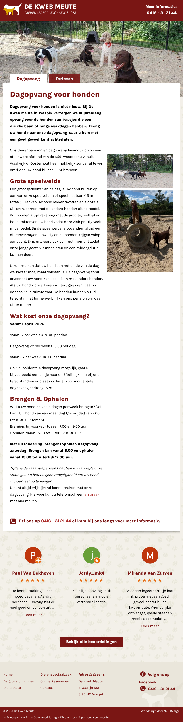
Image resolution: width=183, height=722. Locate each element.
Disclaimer (67, 717)
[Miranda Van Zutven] (150, 555)
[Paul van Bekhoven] (33, 555)
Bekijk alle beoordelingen (91, 641)
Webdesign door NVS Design (160, 711)
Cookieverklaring (45, 717)
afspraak (91, 494)
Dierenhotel (12, 688)
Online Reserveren (54, 681)
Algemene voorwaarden (94, 717)
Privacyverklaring (18, 717)
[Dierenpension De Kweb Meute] (39, 14)
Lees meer (33, 615)
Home (8, 674)
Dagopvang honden (18, 681)
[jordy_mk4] (91, 555)
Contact (46, 688)
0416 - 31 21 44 (56, 521)
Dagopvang (28, 78)
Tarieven (64, 78)
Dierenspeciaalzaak (56, 674)
